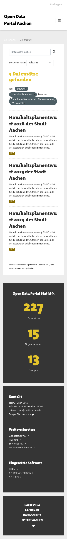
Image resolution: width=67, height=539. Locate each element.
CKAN (12, 469)
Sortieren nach (17, 62)
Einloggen (56, 4)
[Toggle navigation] (59, 20)
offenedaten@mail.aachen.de (25, 410)
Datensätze (26, 40)
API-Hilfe (14, 476)
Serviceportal (16, 443)
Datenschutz (32, 515)
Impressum (32, 505)
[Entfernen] (25, 89)
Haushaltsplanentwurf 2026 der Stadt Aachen (33, 123)
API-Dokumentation (17, 268)
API (47, 265)
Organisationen (33, 344)
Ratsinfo (14, 439)
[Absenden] (54, 52)
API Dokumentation (20, 473)
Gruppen (33, 370)
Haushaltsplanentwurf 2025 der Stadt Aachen (33, 171)
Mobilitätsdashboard (20, 447)
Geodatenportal (18, 435)
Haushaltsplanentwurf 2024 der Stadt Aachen (33, 219)
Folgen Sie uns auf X (20, 414)
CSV (12, 153)
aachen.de (32, 510)
